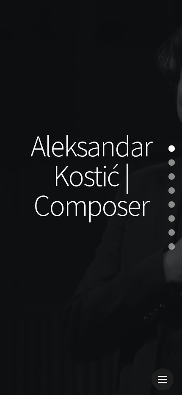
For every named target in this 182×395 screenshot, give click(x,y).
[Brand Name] (32, 381)
